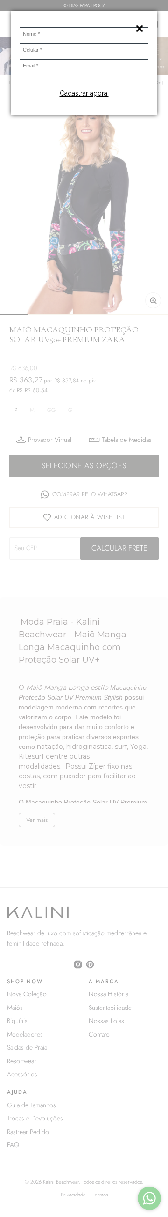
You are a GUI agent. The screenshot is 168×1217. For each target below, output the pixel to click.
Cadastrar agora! (84, 93)
